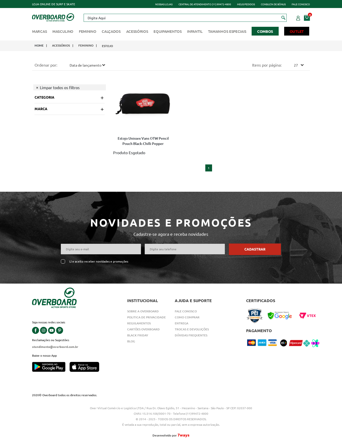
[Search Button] (283, 18)
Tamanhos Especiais (227, 31)
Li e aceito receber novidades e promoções (98, 261)
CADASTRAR (254, 249)
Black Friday (137, 335)
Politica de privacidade (146, 317)
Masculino (62, 31)
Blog (131, 341)
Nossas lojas (164, 4)
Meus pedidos (246, 4)
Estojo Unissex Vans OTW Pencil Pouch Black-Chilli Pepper (143, 141)
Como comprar (187, 317)
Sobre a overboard (143, 311)
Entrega (181, 323)
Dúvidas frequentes (191, 335)
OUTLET (297, 31)
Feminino (87, 31)
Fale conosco (301, 4)
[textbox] (185, 18)
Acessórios (137, 31)
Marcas (39, 31)
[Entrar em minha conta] (298, 17)
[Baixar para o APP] (51, 367)
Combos (265, 31)
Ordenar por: (46, 64)
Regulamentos (139, 323)
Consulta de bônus (273, 4)
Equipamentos (167, 31)
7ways (184, 434)
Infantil (195, 31)
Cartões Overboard (143, 329)
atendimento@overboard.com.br (55, 347)
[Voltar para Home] (53, 16)
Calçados (111, 31)
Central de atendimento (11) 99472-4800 (205, 4)
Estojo (107, 46)
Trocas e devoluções (192, 329)
